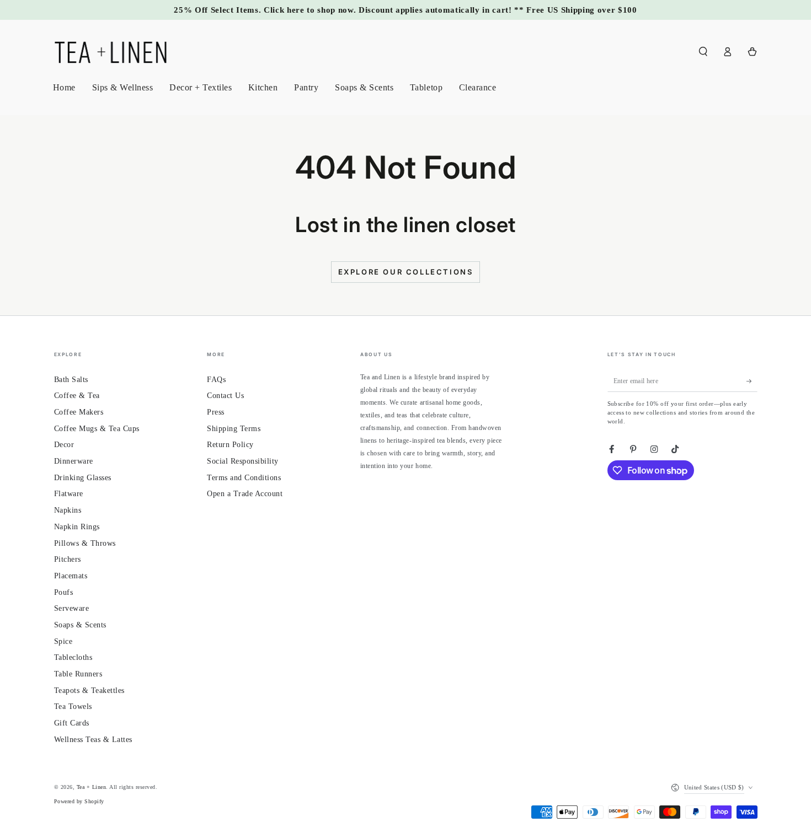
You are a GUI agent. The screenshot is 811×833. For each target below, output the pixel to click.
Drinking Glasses (82, 478)
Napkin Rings (77, 527)
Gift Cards (71, 723)
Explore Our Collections (405, 271)
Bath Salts (71, 379)
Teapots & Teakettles (89, 690)
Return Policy (230, 444)
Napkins (68, 510)
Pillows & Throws (85, 543)
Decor (64, 444)
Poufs (63, 592)
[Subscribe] (751, 381)
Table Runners (78, 674)
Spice (63, 641)
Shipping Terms (233, 428)
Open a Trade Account (244, 494)
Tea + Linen (91, 787)
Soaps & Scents (80, 625)
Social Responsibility (243, 461)
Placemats (71, 576)
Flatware (68, 494)
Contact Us (225, 395)
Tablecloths (73, 657)
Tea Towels (73, 706)
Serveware (71, 608)
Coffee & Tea (77, 395)
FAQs (216, 379)
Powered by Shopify (79, 801)
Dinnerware (73, 461)
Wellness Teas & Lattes (93, 739)
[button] (703, 51)
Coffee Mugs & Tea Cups (97, 428)
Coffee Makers (79, 412)
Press (216, 412)
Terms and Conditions (244, 478)
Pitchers (67, 559)
